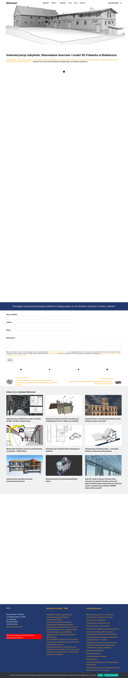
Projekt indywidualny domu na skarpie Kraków (61, 629)
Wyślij (10, 360)
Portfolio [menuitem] (63, 3)
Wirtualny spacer (91, 659)
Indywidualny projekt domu (95, 650)
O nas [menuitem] (70, 3)
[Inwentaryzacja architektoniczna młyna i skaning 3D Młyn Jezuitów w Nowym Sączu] (24, 405)
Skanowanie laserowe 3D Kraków (57, 617)
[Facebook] (20, 369)
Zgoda (100, 675)
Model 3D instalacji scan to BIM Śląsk (58, 632)
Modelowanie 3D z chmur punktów (97, 626)
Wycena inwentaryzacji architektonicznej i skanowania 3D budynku (20, 636)
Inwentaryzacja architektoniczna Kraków (59, 624)
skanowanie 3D (53, 353)
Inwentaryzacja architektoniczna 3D (98, 623)
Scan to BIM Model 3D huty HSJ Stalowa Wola (61, 639)
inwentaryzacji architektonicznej (57, 352)
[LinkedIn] (107, 369)
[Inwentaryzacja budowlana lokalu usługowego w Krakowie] (64, 435)
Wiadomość (11, 338)
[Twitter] (49, 369)
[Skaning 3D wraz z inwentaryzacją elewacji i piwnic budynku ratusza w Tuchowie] (103, 405)
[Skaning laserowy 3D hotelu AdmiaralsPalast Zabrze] (64, 465)
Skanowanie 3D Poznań (54, 619)
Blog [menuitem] (75, 3)
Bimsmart (11, 3)
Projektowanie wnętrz (93, 653)
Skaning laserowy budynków (95, 620)
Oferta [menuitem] (53, 3)
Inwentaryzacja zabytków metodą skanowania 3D (102, 629)
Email (8, 330)
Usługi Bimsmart (93, 608)
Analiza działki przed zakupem (96, 656)
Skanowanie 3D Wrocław (54, 654)
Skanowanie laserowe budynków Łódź (59, 614)
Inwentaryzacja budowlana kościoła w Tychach (62, 627)
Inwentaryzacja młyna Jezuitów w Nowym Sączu (62, 652)
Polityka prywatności (111, 675)
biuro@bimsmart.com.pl (14, 627)
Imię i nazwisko (12, 314)
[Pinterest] (78, 369)
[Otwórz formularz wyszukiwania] (121, 3)
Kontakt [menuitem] (82, 3)
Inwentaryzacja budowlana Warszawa (58, 622)
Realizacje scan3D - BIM (57, 608)
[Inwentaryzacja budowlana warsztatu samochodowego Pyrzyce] (24, 465)
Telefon (9, 322)
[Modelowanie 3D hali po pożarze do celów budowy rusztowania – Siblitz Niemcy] (24, 435)
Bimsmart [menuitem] (46, 3)
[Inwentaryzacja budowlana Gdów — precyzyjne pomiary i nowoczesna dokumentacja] (103, 435)
